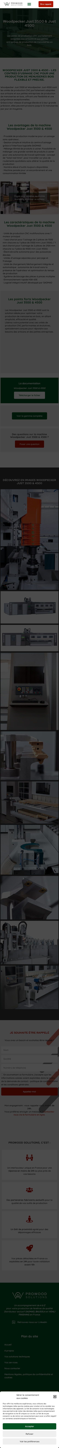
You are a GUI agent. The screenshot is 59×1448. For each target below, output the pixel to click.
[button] (55, 1396)
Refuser (29, 1434)
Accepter (29, 1426)
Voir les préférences (29, 1441)
